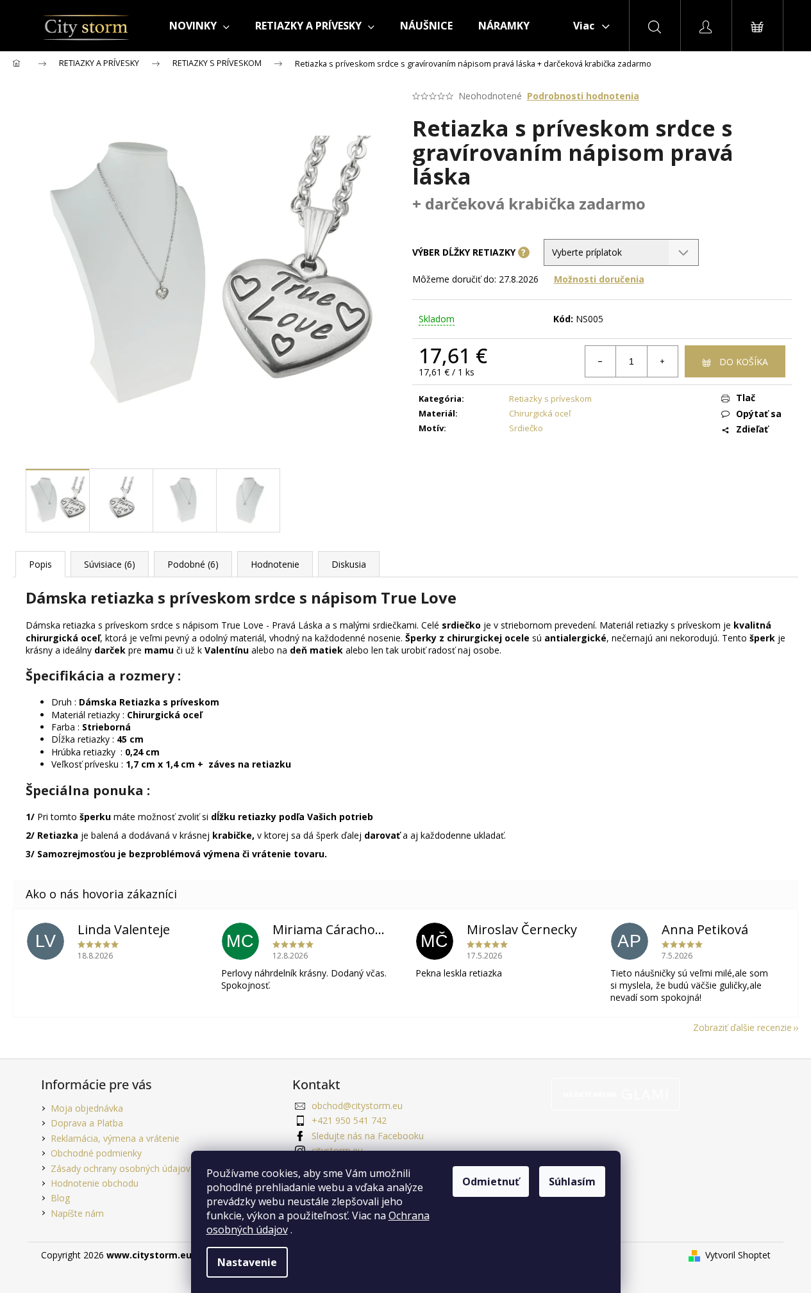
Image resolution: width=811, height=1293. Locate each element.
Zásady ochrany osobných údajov (120, 1168)
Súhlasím (572, 1181)
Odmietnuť (490, 1181)
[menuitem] (199, 25)
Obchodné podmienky (96, 1153)
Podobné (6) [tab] (193, 564)
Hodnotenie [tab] (275, 564)
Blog (60, 1198)
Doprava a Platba (87, 1123)
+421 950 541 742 (349, 1120)
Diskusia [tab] (348, 564)
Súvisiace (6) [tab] (109, 564)
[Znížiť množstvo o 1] (600, 361)
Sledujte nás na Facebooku (368, 1136)
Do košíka (743, 362)
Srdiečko (526, 428)
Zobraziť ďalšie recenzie (742, 1027)
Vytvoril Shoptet (738, 1255)
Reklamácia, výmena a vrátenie (115, 1138)
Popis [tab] (40, 564)
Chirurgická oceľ (540, 413)
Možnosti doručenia (599, 279)
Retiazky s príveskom (550, 398)
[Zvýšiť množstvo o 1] (662, 361)
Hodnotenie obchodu (94, 1183)
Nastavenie (247, 1262)
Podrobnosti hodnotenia (583, 96)
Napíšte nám (77, 1213)
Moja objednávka (87, 1108)
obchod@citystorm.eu (357, 1105)
